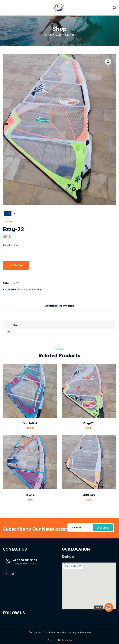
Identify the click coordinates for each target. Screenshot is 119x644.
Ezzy (58, 34)
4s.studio (67, 640)
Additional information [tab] (59, 305)
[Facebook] (6, 574)
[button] (114, 8)
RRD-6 (30, 495)
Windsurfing (35, 289)
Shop (48, 34)
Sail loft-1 (30, 423)
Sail (26, 289)
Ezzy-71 (89, 423)
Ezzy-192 (88, 495)
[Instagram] (13, 574)
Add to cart (16, 265)
